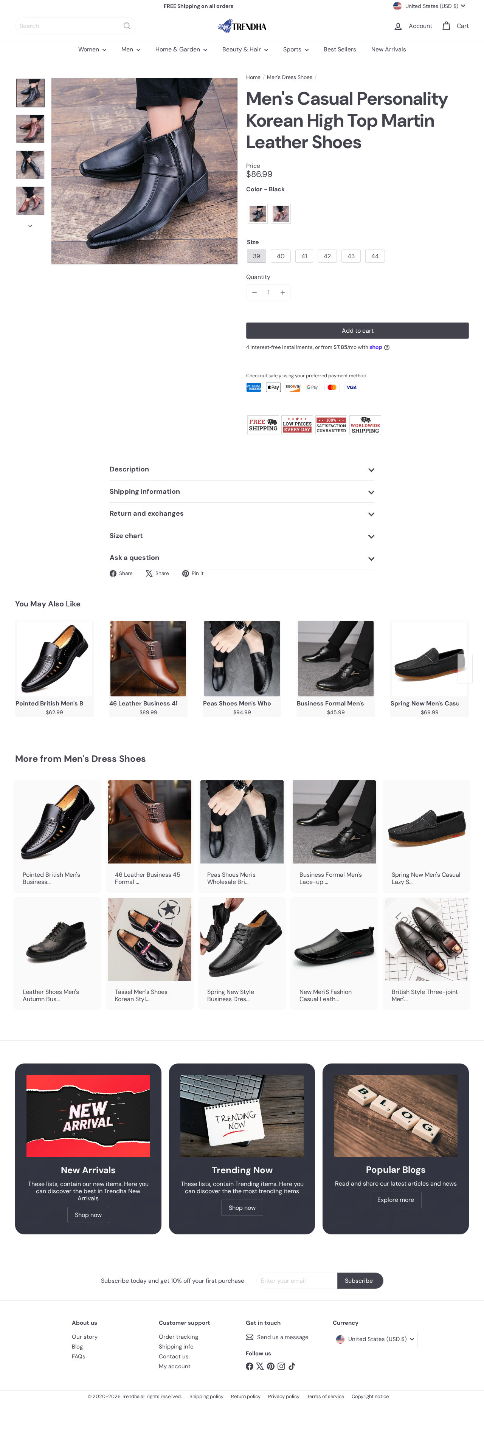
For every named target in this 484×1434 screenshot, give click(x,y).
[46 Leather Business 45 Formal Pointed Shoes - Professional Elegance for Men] (148, 658)
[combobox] (75, 25)
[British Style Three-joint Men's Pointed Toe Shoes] (426, 953)
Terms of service (325, 1396)
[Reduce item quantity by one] (254, 292)
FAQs (78, 1356)
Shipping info (176, 1346)
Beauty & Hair (242, 49)
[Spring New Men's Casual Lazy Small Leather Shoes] (429, 658)
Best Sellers (340, 49)
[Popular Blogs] (396, 1116)
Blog (77, 1346)
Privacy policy (283, 1396)
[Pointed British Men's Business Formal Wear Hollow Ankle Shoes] (54, 658)
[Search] (127, 25)
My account (175, 1366)
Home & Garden (178, 49)
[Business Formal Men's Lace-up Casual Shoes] (336, 658)
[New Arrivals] (88, 1116)
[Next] (30, 224)
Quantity (258, 277)
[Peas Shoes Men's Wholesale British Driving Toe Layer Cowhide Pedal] (242, 658)
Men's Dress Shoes (289, 77)
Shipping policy (206, 1396)
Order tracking (178, 1337)
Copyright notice (370, 1396)
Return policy (246, 1396)
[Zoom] (144, 171)
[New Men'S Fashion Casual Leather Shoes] (334, 953)
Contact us (174, 1356)
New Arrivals (388, 49)
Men (128, 49)
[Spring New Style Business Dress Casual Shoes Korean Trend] (242, 953)
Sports (293, 49)
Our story (85, 1337)
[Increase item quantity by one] (283, 292)
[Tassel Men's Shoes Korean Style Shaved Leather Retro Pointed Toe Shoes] (149, 953)
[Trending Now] (242, 1116)
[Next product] (465, 669)
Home (253, 77)
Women (89, 49)
